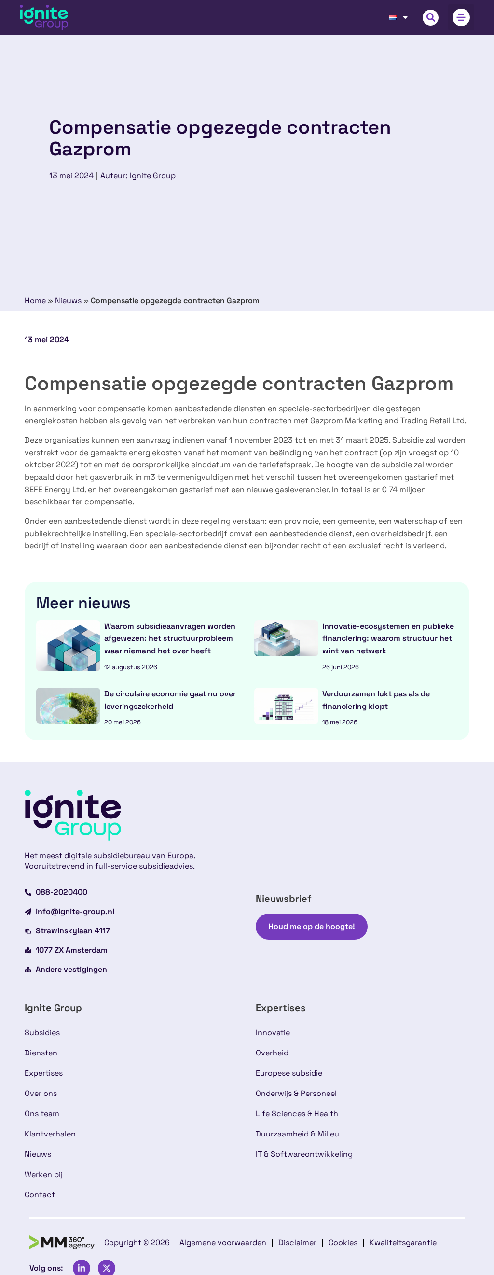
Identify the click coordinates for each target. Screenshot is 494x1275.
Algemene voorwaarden (222, 1242)
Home (35, 300)
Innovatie (273, 1032)
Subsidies (42, 1032)
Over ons (41, 1093)
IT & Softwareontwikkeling (304, 1154)
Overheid (272, 1053)
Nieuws (68, 300)
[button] (431, 18)
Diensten (41, 1053)
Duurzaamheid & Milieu (297, 1134)
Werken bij (44, 1174)
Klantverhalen (50, 1134)
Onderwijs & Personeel (296, 1093)
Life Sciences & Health (297, 1114)
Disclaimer (297, 1242)
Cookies (343, 1242)
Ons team (42, 1114)
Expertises (44, 1073)
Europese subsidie (289, 1073)
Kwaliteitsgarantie (403, 1242)
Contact (40, 1195)
